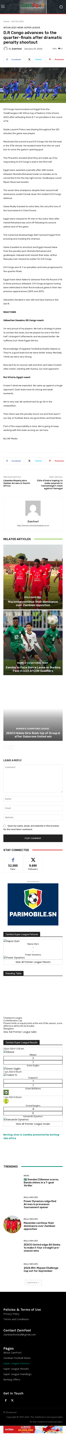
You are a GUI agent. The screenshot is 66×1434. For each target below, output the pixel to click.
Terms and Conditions (16, 1319)
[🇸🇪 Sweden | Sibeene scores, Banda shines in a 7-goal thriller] (12, 1181)
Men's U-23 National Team (32, 663)
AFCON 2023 (18, 21)
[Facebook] (5, 1400)
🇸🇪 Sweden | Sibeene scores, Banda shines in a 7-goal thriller (41, 1182)
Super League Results (16, 1368)
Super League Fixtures (16, 1363)
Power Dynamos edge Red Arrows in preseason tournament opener (40, 1204)
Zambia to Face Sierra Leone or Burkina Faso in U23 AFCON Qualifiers (33, 669)
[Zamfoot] (6, 48)
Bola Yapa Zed (32, 597)
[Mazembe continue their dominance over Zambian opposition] (33, 577)
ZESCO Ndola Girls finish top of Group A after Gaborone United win (33, 734)
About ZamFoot (12, 1352)
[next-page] (11, 747)
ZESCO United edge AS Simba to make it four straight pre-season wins (42, 1247)
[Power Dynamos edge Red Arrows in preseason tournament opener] (12, 1202)
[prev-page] (5, 747)
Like (13, 858)
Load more (32, 1282)
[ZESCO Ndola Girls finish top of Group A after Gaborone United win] (33, 708)
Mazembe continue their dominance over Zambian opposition (33, 603)
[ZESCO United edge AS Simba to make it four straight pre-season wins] (12, 1246)
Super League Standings (17, 1374)
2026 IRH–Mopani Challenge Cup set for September (41, 1269)
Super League (32, 27)
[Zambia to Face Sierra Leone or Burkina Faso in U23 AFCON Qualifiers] (33, 642)
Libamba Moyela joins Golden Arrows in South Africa (16, 483)
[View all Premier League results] (33, 1045)
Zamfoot (17, 49)
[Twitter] (12, 1400)
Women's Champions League (32, 729)
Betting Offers (11, 1379)
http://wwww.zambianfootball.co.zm (33, 526)
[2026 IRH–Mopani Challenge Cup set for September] (12, 1268)
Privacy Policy (11, 1313)
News (20, 27)
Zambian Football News (17, 1358)
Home (6, 21)
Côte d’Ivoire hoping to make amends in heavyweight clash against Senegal (50, 484)
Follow (33, 858)
